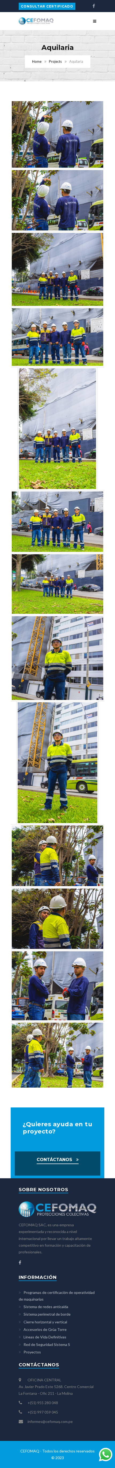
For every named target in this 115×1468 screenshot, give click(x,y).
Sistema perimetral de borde (47, 1314)
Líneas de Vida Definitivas (45, 1337)
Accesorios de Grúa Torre (45, 1329)
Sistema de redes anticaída (46, 1306)
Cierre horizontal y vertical (45, 1322)
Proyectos (32, 1352)
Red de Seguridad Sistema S (47, 1344)
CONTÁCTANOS (54, 1159)
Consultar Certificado (47, 6)
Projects (55, 61)
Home (36, 61)
